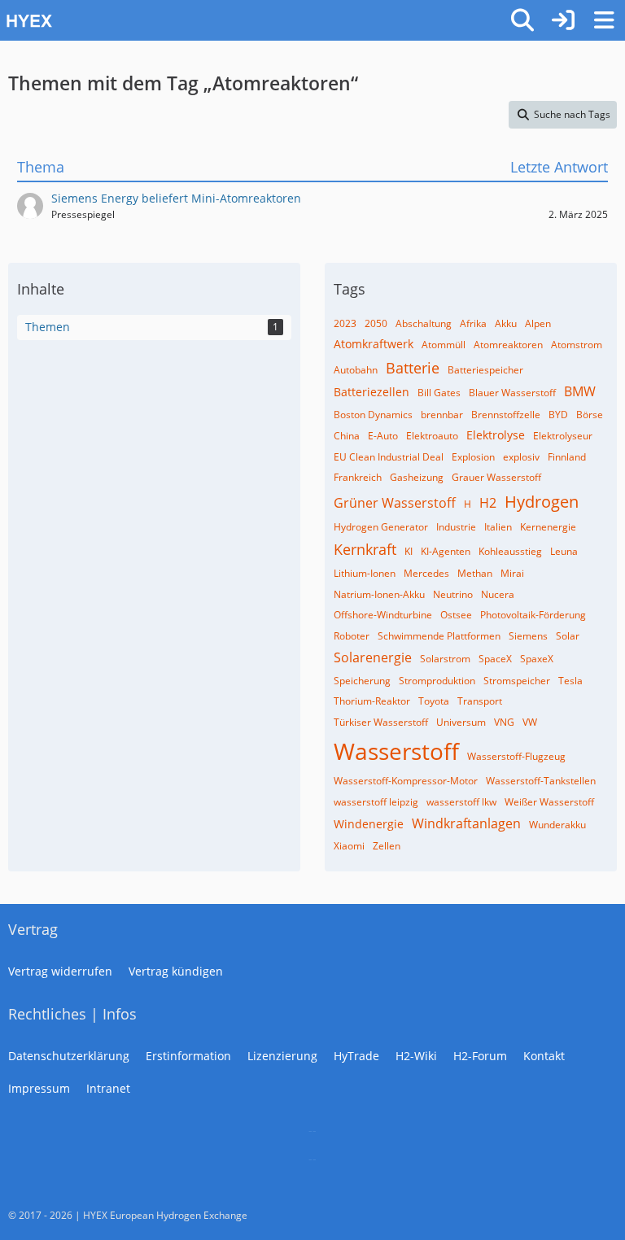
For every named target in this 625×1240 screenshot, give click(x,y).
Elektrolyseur (562, 436)
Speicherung (362, 681)
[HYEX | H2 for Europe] (251, 20)
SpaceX (495, 659)
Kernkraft (365, 549)
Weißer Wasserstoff (549, 802)
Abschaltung (424, 323)
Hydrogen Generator (381, 527)
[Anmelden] (563, 20)
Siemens (528, 636)
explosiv (521, 457)
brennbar (442, 414)
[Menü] (604, 20)
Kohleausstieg (510, 551)
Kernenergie (548, 527)
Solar (567, 636)
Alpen (538, 323)
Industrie (456, 527)
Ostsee (456, 615)
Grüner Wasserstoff (395, 503)
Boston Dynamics (373, 414)
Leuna (564, 551)
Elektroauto (432, 436)
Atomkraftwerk (373, 343)
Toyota (433, 701)
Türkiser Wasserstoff (381, 722)
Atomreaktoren (508, 344)
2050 (376, 323)
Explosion (473, 457)
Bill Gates (439, 393)
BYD (558, 414)
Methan (474, 573)
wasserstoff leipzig (376, 802)
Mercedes (426, 573)
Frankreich (358, 477)
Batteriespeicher (485, 370)
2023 (345, 323)
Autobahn (356, 370)
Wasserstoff (396, 751)
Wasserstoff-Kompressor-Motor (406, 781)
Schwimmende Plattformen (439, 636)
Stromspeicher (516, 681)
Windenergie (369, 824)
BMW (580, 391)
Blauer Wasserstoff (512, 393)
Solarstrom (445, 659)
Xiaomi (349, 846)
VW (529, 722)
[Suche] (522, 20)
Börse (589, 414)
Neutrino (453, 594)
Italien (498, 527)
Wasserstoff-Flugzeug (516, 756)
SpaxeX (536, 659)
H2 (487, 503)
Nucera (497, 594)
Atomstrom (576, 344)
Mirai (512, 573)
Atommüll (443, 344)
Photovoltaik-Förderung (533, 615)
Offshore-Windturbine (383, 615)
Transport (479, 701)
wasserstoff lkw (461, 802)
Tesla (570, 681)
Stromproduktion (437, 681)
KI (408, 551)
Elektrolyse (495, 435)
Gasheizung (417, 477)
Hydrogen (542, 502)
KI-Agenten (445, 551)
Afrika (473, 323)
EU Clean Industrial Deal (389, 457)
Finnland (567, 457)
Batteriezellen (371, 392)
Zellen (386, 846)
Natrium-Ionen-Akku (379, 594)
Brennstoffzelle (505, 414)
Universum (461, 722)
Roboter (351, 636)
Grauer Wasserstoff (496, 477)
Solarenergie (373, 657)
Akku (506, 323)
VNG (504, 722)
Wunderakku (557, 825)
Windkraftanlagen (466, 823)
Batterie (412, 368)
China (347, 436)
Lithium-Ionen (365, 573)
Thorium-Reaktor (372, 701)
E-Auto (383, 436)
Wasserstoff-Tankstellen (541, 781)
